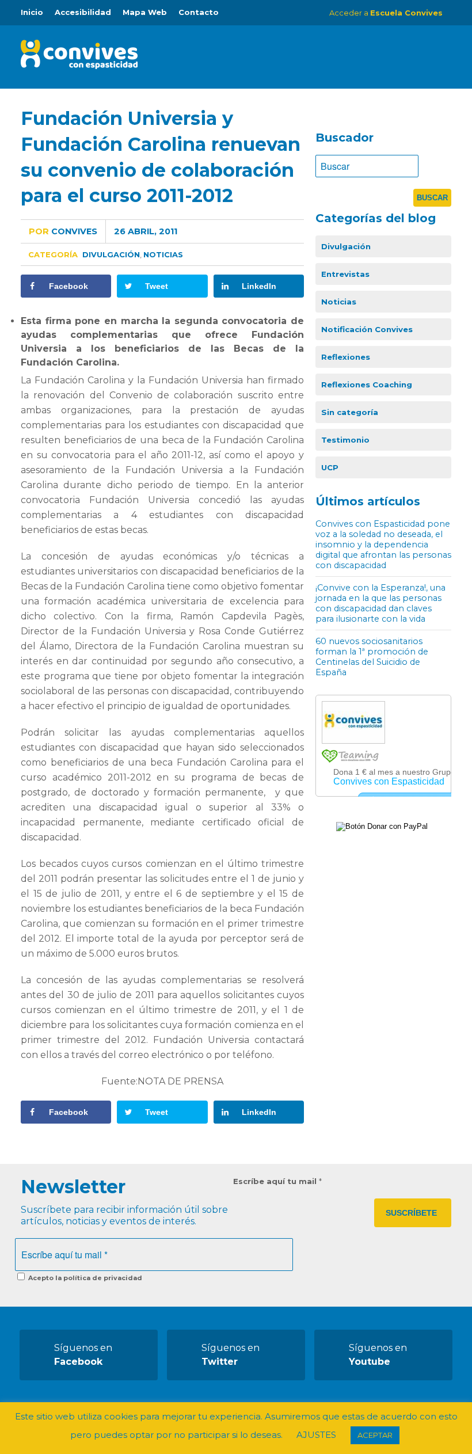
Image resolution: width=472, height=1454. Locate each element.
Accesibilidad (83, 12)
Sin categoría (349, 412)
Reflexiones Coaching (366, 384)
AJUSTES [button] (316, 1434)
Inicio (32, 12)
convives (63, 231)
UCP (329, 467)
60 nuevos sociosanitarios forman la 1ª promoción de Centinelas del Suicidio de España (371, 656)
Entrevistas (345, 274)
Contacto (198, 12)
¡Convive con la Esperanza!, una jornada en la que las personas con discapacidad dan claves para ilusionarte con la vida (380, 603)
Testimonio (345, 439)
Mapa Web (145, 12)
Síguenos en (83, 1354)
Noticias (163, 254)
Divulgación (111, 254)
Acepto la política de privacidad (84, 1278)
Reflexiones (345, 356)
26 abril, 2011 (145, 231)
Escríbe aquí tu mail (277, 1181)
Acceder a (386, 12)
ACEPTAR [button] (375, 1435)
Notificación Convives (367, 329)
